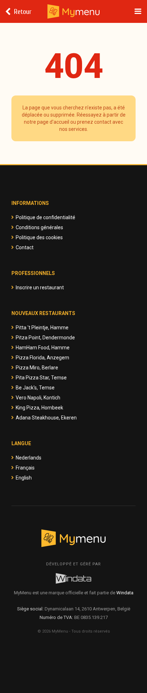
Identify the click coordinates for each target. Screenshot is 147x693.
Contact (25, 247)
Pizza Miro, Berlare (37, 367)
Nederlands (28, 458)
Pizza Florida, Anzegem (42, 357)
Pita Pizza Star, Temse (41, 377)
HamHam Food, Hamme (43, 347)
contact (102, 122)
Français (25, 468)
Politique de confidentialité (45, 217)
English (24, 478)
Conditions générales (39, 227)
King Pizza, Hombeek (39, 408)
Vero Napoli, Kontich (38, 397)
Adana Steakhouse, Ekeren (46, 418)
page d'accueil (53, 122)
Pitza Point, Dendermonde (45, 337)
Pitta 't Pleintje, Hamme (42, 327)
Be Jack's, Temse (35, 387)
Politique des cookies (39, 237)
